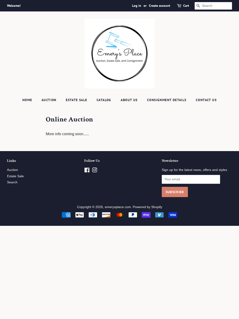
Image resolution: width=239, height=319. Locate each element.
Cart (186, 6)
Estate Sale (76, 100)
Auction (49, 100)
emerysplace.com (118, 207)
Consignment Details (166, 100)
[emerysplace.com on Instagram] (94, 171)
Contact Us (206, 100)
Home (27, 100)
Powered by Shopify (147, 207)
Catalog (104, 100)
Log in (136, 6)
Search (12, 182)
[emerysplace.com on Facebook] (87, 171)
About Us (129, 100)
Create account (159, 6)
